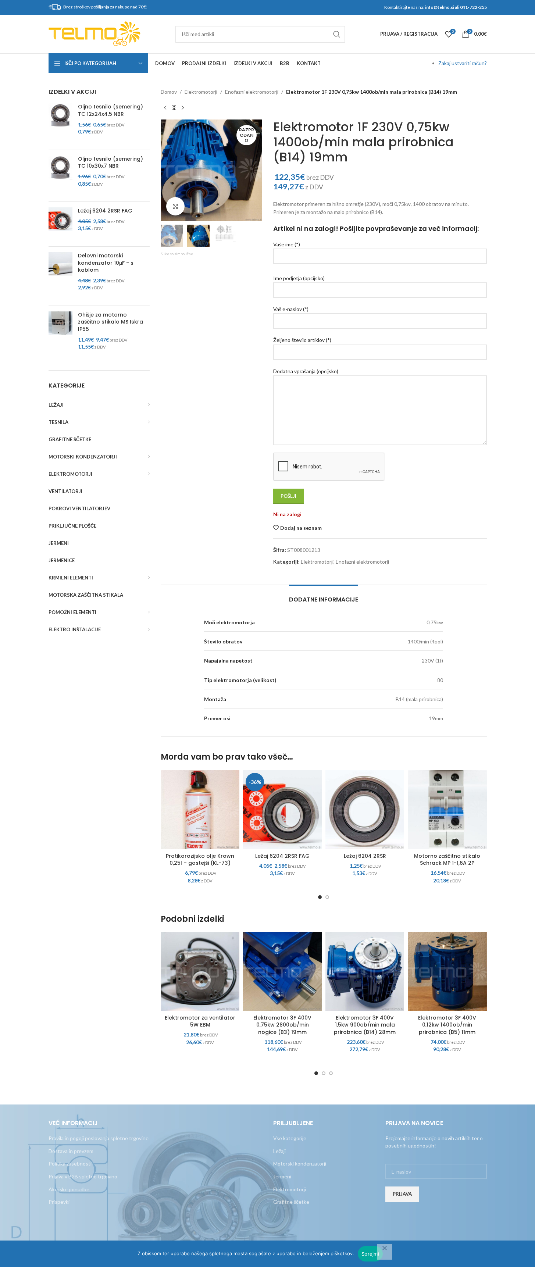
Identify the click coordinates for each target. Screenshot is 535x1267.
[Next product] (182, 107)
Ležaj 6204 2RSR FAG (105, 210)
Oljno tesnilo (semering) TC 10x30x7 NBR (110, 163)
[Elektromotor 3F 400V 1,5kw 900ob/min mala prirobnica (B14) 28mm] (364, 971)
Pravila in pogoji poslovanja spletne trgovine (99, 1138)
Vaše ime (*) (286, 244)
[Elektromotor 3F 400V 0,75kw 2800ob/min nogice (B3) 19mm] (282, 971)
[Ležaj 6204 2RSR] (364, 809)
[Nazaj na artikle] (174, 107)
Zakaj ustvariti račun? (462, 63)
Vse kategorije (289, 1138)
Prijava (402, 1194)
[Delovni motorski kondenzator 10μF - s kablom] (60, 276)
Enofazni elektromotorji (251, 92)
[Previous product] (165, 107)
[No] (384, 1252)
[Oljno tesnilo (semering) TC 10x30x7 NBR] (60, 176)
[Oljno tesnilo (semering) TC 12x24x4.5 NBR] (60, 123)
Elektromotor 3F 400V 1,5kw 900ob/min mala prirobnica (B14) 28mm (365, 1025)
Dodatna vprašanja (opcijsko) (305, 371)
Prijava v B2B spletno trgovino (83, 1176)
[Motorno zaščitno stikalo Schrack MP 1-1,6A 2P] (447, 809)
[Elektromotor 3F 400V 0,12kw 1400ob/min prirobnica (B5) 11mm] (447, 971)
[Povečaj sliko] (175, 206)
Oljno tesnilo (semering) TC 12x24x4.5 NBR (110, 110)
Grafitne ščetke (291, 1202)
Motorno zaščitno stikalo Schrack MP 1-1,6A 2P (447, 859)
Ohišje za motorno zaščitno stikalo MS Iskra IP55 (110, 322)
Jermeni (282, 1176)
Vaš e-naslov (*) (290, 309)
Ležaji (279, 1151)
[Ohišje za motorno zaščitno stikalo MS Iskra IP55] (60, 335)
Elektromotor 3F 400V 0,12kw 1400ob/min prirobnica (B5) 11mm (447, 1025)
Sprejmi (370, 1254)
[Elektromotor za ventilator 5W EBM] (200, 971)
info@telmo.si (439, 7)
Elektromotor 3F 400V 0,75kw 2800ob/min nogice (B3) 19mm (282, 1025)
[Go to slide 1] (320, 897)
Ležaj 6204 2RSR (365, 856)
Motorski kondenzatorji (299, 1163)
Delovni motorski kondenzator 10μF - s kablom (105, 263)
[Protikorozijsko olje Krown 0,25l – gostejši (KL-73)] (200, 809)
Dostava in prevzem (71, 1151)
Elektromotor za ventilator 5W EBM (200, 1021)
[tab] (323, 596)
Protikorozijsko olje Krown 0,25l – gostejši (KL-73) (200, 859)
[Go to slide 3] (331, 1073)
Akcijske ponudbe (69, 1189)
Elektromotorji (201, 92)
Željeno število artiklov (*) (302, 340)
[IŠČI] (336, 34)
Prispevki (59, 1202)
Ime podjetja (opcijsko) (299, 278)
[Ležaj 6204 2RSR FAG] (60, 224)
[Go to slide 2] (327, 897)
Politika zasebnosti (70, 1163)
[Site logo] (94, 33)
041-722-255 (473, 7)
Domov (169, 92)
